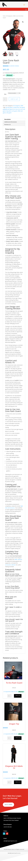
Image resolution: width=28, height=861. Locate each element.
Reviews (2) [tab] (7, 124)
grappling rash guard (8, 109)
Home (4, 16)
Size (5, 94)
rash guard (8, 112)
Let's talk (8, 804)
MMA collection (18, 559)
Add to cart (14, 99)
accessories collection (10, 565)
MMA (14, 16)
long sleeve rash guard (11, 111)
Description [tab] (7, 119)
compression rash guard (19, 107)
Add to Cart (17, 695)
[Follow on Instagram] (7, 833)
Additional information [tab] (10, 122)
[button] (23, 22)
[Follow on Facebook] (4, 833)
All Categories (9, 16)
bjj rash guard (9, 107)
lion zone (15, 109)
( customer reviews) (14, 66)
